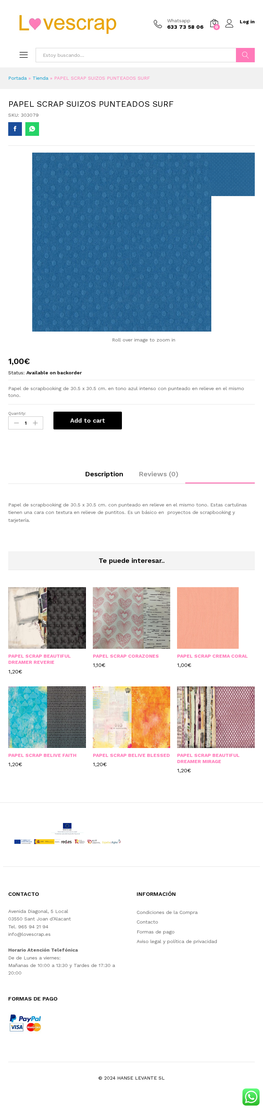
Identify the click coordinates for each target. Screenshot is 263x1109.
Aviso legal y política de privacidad (177, 941)
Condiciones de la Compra (167, 912)
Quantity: (17, 413)
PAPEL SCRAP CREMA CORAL (212, 656)
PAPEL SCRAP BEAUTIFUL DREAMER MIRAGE (208, 758)
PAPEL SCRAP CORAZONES (126, 656)
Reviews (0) (158, 473)
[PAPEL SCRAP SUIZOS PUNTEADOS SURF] (15, 129)
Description (104, 473)
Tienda (40, 78)
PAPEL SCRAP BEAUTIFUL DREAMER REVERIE (39, 659)
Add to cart (87, 420)
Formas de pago (156, 931)
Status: (16, 372)
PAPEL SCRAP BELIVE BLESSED (131, 755)
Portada (17, 78)
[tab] (104, 476)
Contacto (147, 922)
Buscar (245, 55)
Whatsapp (178, 20)
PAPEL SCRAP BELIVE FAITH (42, 755)
